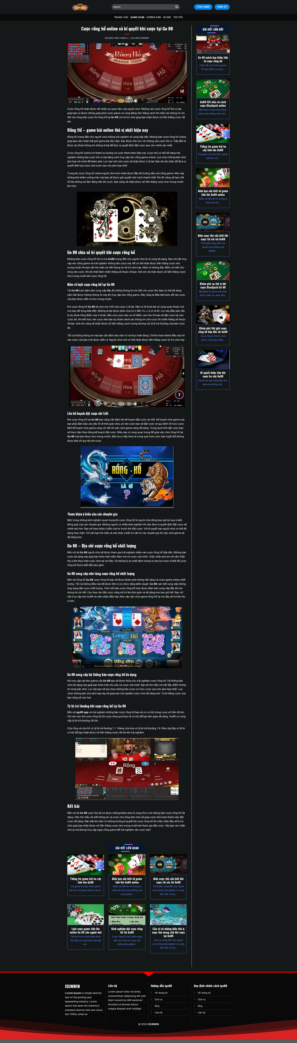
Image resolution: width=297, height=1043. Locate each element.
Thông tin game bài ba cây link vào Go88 (85, 880)
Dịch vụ (158, 999)
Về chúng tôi (161, 992)
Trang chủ (121, 17)
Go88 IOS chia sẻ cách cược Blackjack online (213, 103)
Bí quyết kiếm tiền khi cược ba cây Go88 (213, 374)
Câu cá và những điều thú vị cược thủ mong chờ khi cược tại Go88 (168, 932)
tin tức (178, 17)
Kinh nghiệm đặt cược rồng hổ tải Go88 (127, 930)
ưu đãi (167, 17)
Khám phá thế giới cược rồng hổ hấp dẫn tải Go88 (213, 330)
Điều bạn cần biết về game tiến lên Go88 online (127, 880)
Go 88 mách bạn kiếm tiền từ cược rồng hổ (213, 59)
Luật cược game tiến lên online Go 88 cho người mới (86, 930)
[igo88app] (80, 7)
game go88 (137, 17)
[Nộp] (177, 7)
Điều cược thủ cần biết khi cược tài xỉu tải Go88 (168, 880)
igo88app (144, 38)
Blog (157, 1006)
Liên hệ (158, 1012)
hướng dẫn (153, 17)
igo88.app (82, 712)
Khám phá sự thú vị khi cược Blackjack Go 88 (213, 285)
